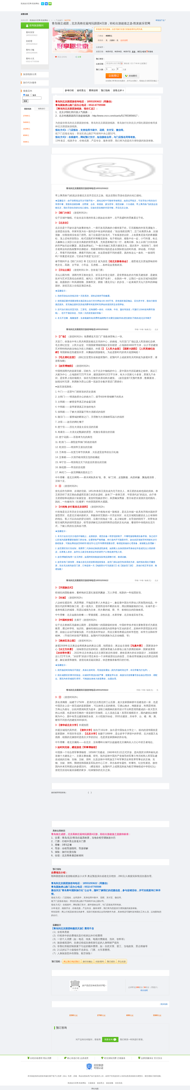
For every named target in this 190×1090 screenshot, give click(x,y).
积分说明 (144, 990)
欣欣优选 (118, 1083)
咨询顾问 (131, 75)
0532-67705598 (32, 61)
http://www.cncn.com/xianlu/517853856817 (114, 115)
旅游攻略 (109, 1083)
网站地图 (95, 1089)
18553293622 (31, 44)
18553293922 (31, 35)
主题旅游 (91, 1083)
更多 (134, 52)
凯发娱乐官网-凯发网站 (30, 4)
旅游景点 (100, 1083)
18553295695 (31, 53)
